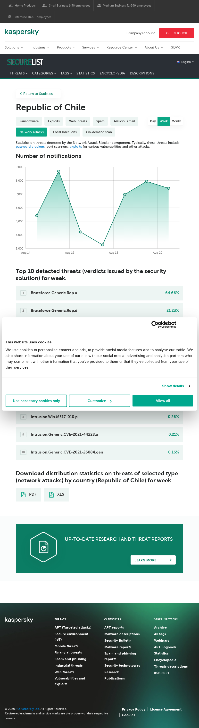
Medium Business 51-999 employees (127, 5)
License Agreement (166, 709)
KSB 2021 (161, 673)
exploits (76, 146)
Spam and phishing (70, 659)
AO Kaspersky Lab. (28, 709)
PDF (32, 494)
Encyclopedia (112, 73)
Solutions (12, 47)
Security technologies (122, 665)
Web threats (64, 672)
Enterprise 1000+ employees (32, 17)
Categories (112, 619)
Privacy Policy (133, 709)
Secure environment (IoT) (71, 636)
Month (176, 121)
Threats (60, 619)
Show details (173, 386)
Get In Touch (176, 33)
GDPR (175, 47)
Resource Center (120, 47)
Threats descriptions (171, 666)
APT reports (114, 627)
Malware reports (117, 647)
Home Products (25, 5)
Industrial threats (69, 665)
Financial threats (68, 652)
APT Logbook (165, 647)
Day (153, 121)
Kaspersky (22, 29)
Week (164, 121)
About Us (152, 47)
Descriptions (142, 73)
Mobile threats (66, 646)
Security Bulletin (118, 640)
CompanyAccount (140, 33)
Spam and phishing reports (120, 656)
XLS (60, 494)
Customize (97, 401)
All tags (160, 634)
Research (111, 672)
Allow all (163, 401)
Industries (38, 47)
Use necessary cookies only (36, 401)
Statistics (85, 73)
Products (64, 47)
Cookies (128, 715)
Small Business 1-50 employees (69, 5)
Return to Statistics (38, 94)
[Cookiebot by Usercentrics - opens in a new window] (155, 324)
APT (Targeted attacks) (73, 627)
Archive (160, 627)
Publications (114, 678)
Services (88, 47)
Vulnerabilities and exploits (70, 681)
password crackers (30, 146)
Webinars (161, 640)
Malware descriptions (122, 634)
